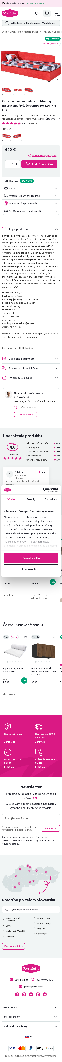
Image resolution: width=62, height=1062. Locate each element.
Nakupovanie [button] (10, 1007)
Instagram (24, 994)
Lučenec (10, 936)
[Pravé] (17, 136)
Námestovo (43, 918)
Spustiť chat (25, 414)
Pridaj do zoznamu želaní (59, 80)
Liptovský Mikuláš (15, 931)
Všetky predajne (13, 946)
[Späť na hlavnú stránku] (10, 13)
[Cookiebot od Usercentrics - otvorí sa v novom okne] (43, 490)
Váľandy (47, 31)
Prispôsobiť (29, 569)
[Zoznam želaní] (37, 13)
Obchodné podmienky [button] (15, 1026)
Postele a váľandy (32, 31)
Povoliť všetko (31, 558)
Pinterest (38, 994)
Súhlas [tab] (11, 499)
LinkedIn (45, 994)
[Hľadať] (6, 23)
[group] (31, 66)
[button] (31, 181)
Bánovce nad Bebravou (13, 919)
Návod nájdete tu (10, 843)
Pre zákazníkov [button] (11, 1016)
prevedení (10, 484)
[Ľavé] (6, 136)
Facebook (17, 994)
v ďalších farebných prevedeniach (20, 337)
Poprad (41, 928)
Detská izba (15, 31)
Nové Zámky (44, 923)
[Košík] (47, 13)
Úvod (4, 31)
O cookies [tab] (51, 499)
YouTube (31, 994)
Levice (9, 926)
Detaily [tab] (31, 499)
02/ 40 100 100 (27, 407)
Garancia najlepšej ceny (44, 155)
